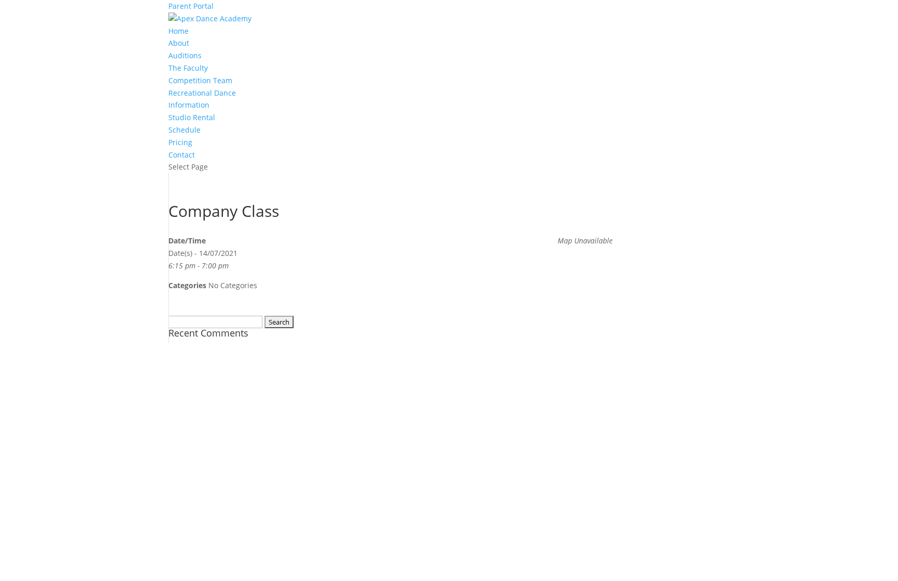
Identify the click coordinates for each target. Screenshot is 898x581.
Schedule (184, 130)
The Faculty (188, 68)
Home (178, 31)
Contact (181, 155)
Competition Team (200, 80)
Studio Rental (191, 117)
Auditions (185, 55)
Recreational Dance (202, 93)
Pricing (180, 142)
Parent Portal (191, 6)
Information (188, 105)
